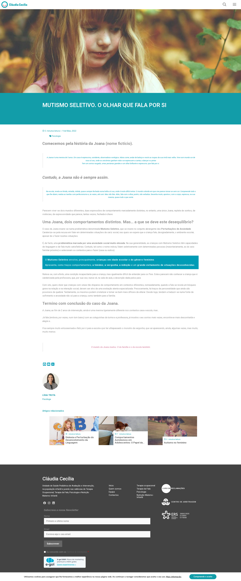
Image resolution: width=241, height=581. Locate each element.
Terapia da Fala (143, 489)
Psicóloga (46, 399)
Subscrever (53, 543)
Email (46, 529)
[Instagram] (49, 503)
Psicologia (56, 136)
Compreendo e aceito (203, 576)
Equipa (112, 492)
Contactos (114, 495)
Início (111, 485)
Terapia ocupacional (146, 485)
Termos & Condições (77, 552)
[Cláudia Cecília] (14, 4)
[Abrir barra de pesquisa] (225, 4)
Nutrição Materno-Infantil (145, 496)
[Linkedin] (53, 503)
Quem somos (115, 489)
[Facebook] (44, 503)
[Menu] (235, 4)
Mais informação (173, 576)
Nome (47, 516)
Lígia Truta (48, 395)
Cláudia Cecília (58, 479)
